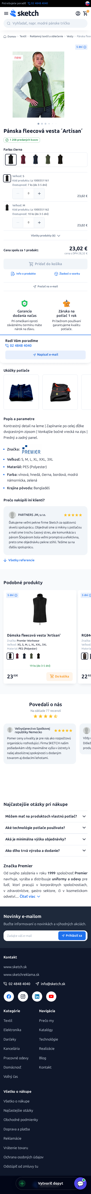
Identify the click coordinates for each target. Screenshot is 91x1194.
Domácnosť (12, 1067)
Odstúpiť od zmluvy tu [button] (21, 1166)
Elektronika (12, 1030)
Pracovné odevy (16, 1058)
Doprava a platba (17, 1129)
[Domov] (24, 13)
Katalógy (46, 1030)
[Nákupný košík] (85, 13)
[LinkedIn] (37, 996)
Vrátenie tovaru (16, 1148)
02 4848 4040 (19, 984)
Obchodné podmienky (21, 1120)
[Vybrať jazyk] (87, 3)
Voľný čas (11, 1076)
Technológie (48, 1039)
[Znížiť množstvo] (18, 193)
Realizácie (47, 1048)
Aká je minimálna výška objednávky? (35, 839)
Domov (12, 36)
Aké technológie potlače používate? (35, 828)
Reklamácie (12, 1138)
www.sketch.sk (15, 967)
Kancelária (12, 1048)
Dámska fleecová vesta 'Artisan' (34, 635)
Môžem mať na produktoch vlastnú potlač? (41, 816)
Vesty (70, 36)
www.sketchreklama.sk (21, 975)
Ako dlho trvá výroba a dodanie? (32, 851)
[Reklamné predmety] (6, 13)
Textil (23, 36)
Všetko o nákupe (17, 1101)
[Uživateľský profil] (78, 13)
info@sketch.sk (53, 984)
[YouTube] (51, 996)
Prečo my (46, 1021)
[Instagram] (23, 996)
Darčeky (10, 1039)
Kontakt (45, 1067)
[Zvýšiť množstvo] (39, 193)
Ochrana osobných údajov (24, 1157)
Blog (42, 1058)
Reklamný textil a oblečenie (46, 36)
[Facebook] (9, 996)
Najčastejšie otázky (18, 1110)
